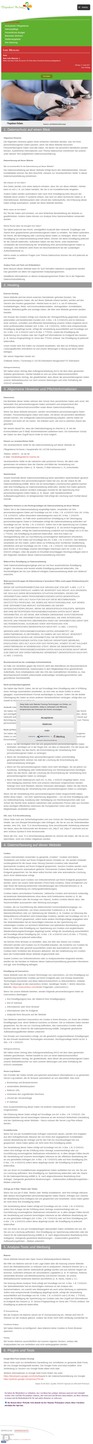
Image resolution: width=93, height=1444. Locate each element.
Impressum (6, 1431)
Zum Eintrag (85, 67)
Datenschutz (21, 1431)
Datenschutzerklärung (50, 740)
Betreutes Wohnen (14, 36)
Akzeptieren (47, 717)
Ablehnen (47, 724)
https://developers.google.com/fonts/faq (23, 1376)
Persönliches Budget (15, 32)
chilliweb (24, 1439)
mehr (47, 730)
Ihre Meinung (11, 42)
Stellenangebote (13, 39)
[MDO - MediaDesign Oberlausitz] (3, 1442)
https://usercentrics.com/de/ (26, 987)
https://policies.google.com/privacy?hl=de (23, 1379)
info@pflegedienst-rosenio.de (25, 457)
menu (85, 7)
